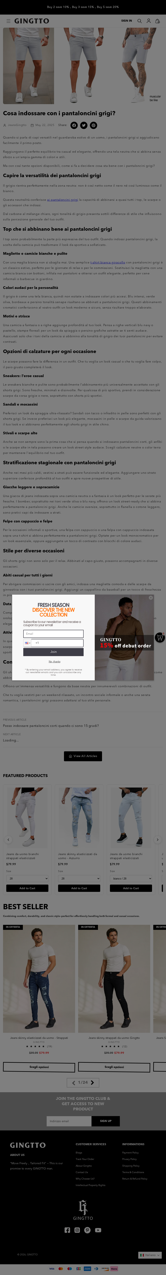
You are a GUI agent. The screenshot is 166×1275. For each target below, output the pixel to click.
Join (53, 652)
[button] (27, 643)
